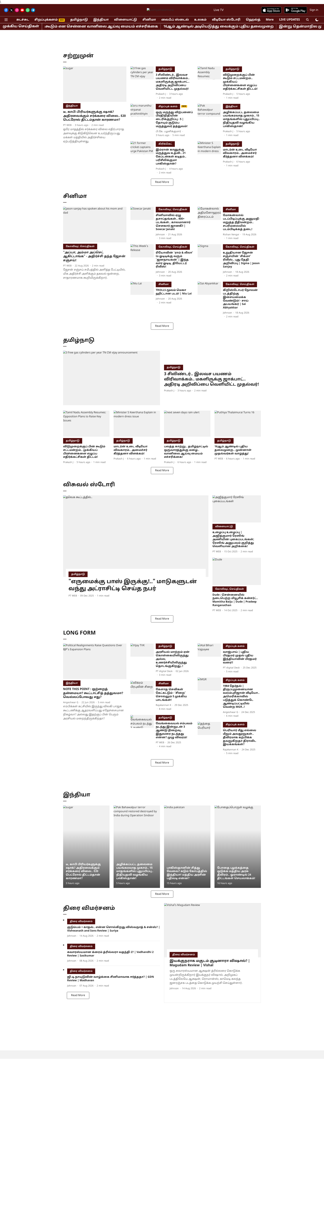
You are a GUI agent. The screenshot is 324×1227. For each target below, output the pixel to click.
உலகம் (200, 20)
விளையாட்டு (125, 20)
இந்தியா (101, 20)
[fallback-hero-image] (94, 84)
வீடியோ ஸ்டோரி (226, 20)
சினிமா (149, 20)
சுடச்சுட (22, 20)
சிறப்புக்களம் (46, 20)
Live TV (219, 10)
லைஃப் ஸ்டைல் (175, 20)
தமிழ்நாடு (79, 20)
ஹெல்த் (253, 20)
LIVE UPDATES (289, 20)
